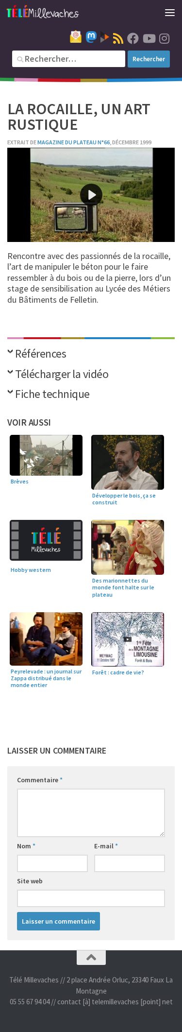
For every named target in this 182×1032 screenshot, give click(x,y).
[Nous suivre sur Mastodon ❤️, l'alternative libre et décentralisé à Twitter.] (91, 37)
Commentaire (40, 779)
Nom (26, 846)
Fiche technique (52, 394)
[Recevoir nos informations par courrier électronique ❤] (75, 36)
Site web (30, 881)
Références (40, 354)
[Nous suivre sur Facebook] (133, 38)
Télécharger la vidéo (61, 374)
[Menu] (170, 12)
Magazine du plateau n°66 (73, 142)
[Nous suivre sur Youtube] (148, 38)
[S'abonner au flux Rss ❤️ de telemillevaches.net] (118, 38)
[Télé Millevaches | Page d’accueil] (54, 12)
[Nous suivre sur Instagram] (164, 38)
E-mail (106, 846)
